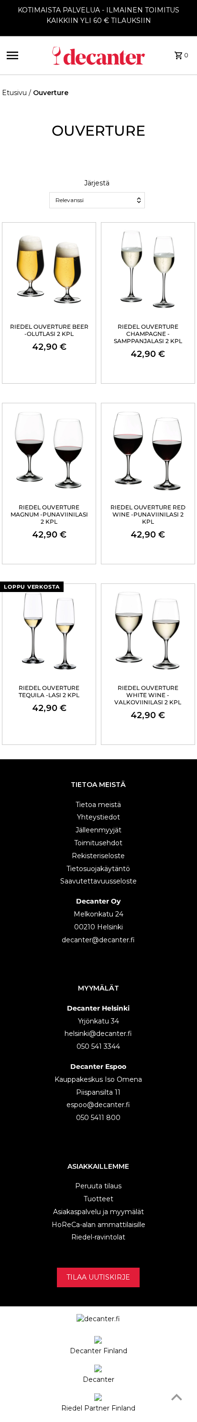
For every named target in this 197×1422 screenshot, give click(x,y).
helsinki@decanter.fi (98, 1033)
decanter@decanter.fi (98, 940)
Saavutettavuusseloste (98, 881)
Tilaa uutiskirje (98, 1277)
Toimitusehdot (98, 843)
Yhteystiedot (98, 817)
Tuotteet (98, 1199)
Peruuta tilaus (98, 1186)
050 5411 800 (98, 1117)
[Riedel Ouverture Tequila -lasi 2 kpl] (49, 630)
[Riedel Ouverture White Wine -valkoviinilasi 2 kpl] (148, 630)
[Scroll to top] (176, 1397)
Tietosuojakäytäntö (98, 868)
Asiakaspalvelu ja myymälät (98, 1211)
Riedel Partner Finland (98, 1408)
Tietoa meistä (98, 804)
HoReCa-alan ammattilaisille (98, 1224)
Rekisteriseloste (98, 855)
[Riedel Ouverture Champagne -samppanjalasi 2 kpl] (148, 269)
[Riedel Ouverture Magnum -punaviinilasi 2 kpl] (49, 449)
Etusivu (14, 92)
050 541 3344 (98, 1046)
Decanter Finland (98, 1351)
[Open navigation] (25, 55)
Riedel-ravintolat (98, 1237)
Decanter (98, 1379)
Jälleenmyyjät (98, 830)
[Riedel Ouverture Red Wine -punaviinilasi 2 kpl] (148, 449)
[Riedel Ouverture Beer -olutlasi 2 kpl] (49, 269)
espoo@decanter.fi (98, 1104)
